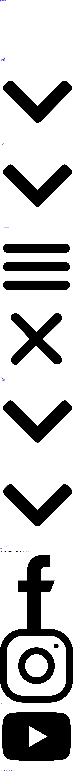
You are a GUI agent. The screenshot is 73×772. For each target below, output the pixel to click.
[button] (36, 302)
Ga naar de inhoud (3, 0)
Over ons (3, 57)
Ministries (3, 58)
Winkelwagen (6, 227)
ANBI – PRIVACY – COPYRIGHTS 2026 (7, 770)
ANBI (5, 143)
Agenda (3, 59)
